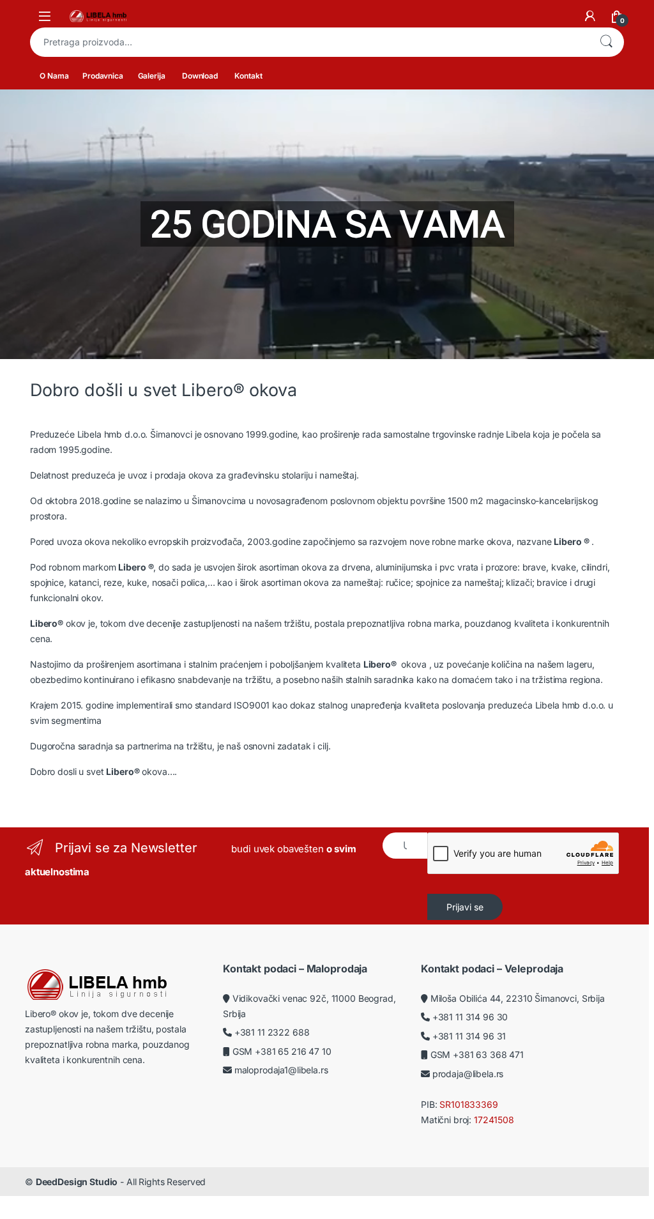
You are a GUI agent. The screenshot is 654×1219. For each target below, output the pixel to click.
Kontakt (248, 75)
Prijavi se (464, 906)
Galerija (151, 75)
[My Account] (590, 16)
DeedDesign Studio (77, 1181)
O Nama (54, 75)
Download (200, 75)
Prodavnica (102, 75)
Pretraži (606, 42)
